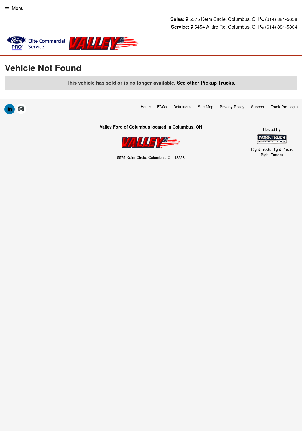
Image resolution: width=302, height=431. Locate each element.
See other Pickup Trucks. (206, 82)
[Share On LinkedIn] (9, 109)
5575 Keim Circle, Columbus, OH (224, 19)
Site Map (205, 106)
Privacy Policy (232, 106)
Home (146, 106)
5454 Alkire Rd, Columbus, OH (226, 26)
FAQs (162, 106)
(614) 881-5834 (281, 26)
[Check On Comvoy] (21, 109)
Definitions (182, 106)
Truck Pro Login (284, 106)
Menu (18, 8)
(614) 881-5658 (281, 19)
